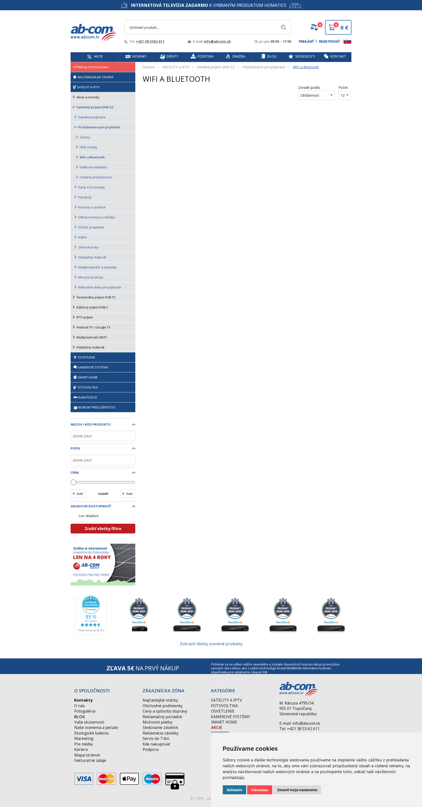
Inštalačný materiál (92, 257)
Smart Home (224, 722)
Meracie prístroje (90, 277)
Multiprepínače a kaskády (97, 267)
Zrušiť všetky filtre (103, 528)
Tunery (85, 137)
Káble (82, 237)
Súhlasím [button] (234, 790)
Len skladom (89, 515)
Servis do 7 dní (156, 738)
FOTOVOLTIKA (87, 387)
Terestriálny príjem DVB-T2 (96, 297)
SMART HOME (87, 377)
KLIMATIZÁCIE (87, 397)
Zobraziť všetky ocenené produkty (211, 643)
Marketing (84, 738)
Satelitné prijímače (92, 117)
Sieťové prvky (88, 247)
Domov (149, 67)
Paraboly (85, 197)
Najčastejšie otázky (160, 700)
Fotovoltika (224, 705)
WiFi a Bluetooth (306, 67)
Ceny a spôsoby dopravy (165, 711)
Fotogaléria (84, 711)
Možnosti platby (157, 722)
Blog (79, 716)
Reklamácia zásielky (161, 733)
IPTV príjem (84, 317)
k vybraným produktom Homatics (208, 5)
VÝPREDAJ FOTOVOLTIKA (90, 67)
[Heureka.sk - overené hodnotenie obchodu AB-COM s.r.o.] (91, 614)
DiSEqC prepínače (91, 227)
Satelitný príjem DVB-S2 (215, 67)
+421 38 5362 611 (150, 41)
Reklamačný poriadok (162, 716)
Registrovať (329, 41)
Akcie (216, 727)
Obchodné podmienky (163, 705)
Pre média (83, 744)
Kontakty (83, 700)
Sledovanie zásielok (160, 727)
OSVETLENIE (86, 357)
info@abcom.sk (217, 41)
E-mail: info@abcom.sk (299, 723)
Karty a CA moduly (91, 187)
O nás (79, 705)
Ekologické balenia (91, 733)
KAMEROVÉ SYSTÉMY (92, 367)
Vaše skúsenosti (89, 722)
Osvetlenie (222, 711)
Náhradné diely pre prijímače (99, 287)
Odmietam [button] (259, 790)
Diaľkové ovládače (93, 167)
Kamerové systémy (230, 716)
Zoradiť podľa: (309, 87)
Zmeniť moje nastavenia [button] (297, 790)
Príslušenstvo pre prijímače (264, 67)
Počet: (343, 87)
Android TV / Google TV (93, 327)
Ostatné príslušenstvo (96, 177)
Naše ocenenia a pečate (96, 727)
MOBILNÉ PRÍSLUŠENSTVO (97, 407)
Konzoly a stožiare (92, 207)
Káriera (81, 749)
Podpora (150, 749)
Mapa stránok (87, 755)
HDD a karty (88, 147)
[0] (314, 29)
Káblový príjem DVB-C (92, 307)
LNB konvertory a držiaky (96, 217)
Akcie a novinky (87, 97)
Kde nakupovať (156, 744)
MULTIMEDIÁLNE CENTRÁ (95, 77)
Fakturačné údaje (90, 760)
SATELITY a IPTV (175, 67)
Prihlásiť (306, 41)
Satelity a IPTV (226, 700)
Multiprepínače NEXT (91, 337)
